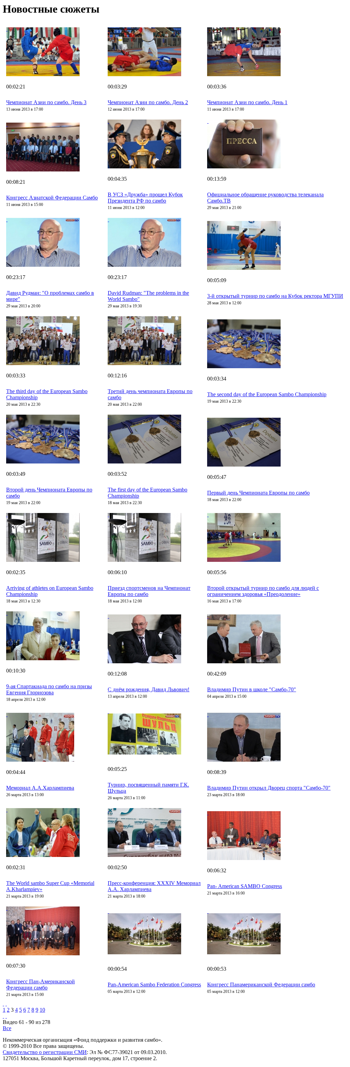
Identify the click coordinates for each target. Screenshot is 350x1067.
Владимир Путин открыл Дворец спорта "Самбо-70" (269, 788)
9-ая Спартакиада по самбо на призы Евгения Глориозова (49, 689)
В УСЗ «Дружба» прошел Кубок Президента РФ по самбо (145, 198)
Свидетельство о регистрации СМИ (45, 1052)
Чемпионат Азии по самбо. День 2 (148, 102)
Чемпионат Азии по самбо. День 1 (247, 102)
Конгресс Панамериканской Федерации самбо (261, 984)
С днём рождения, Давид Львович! (148, 689)
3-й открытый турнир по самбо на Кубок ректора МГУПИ (275, 296)
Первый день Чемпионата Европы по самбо (258, 493)
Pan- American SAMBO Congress (244, 886)
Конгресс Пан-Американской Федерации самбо (40, 984)
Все (7, 1028)
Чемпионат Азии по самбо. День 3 (46, 102)
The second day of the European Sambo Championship (266, 394)
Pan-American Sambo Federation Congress (154, 984)
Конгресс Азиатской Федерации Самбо (52, 197)
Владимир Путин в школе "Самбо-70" (251, 689)
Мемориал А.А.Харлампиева (40, 788)
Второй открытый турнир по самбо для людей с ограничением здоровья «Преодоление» (263, 591)
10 (42, 1010)
